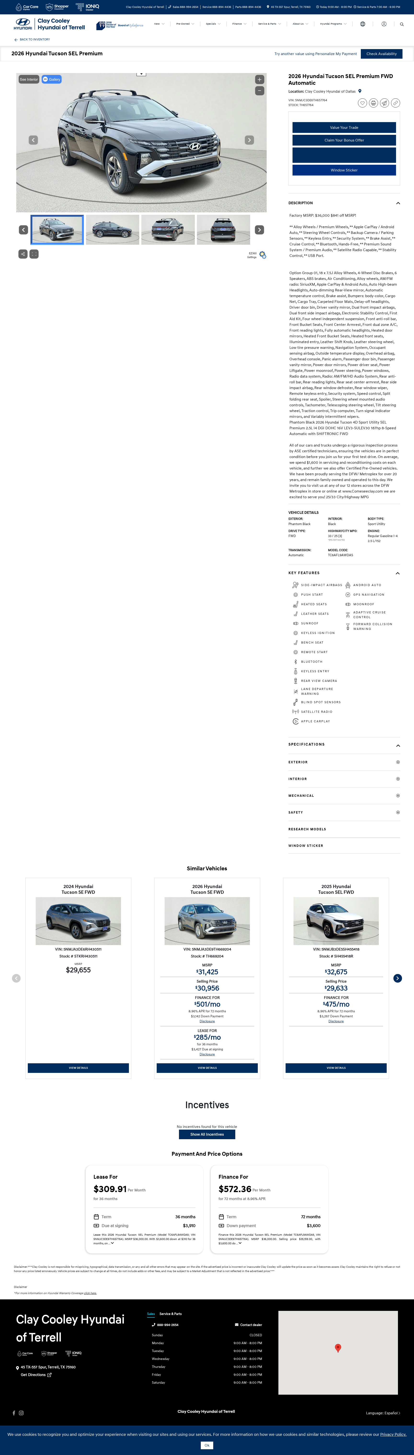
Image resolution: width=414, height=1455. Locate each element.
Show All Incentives (207, 1134)
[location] (268, 7)
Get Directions (33, 1374)
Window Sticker (344, 170)
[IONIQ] (73, 1354)
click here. (90, 1293)
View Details (78, 1068)
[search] (402, 25)
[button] (338, 1348)
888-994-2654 (167, 1325)
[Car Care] (25, 1354)
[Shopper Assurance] (49, 1354)
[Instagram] (21, 1413)
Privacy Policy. (393, 1434)
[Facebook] (13, 1413)
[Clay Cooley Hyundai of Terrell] (55, 23)
